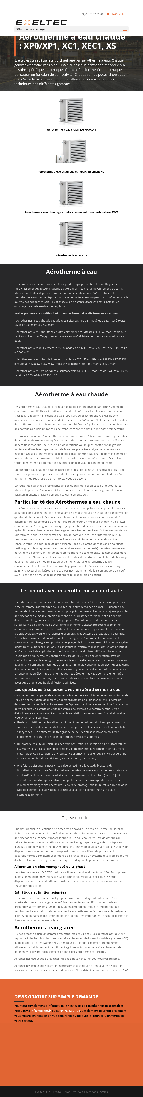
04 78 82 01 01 (70, 1010)
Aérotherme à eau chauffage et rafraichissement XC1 (72, 171)
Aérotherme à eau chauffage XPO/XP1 (71, 129)
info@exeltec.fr (41, 1010)
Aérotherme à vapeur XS (71, 255)
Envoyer (128, 1076)
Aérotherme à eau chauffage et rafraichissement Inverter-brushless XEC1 (71, 212)
